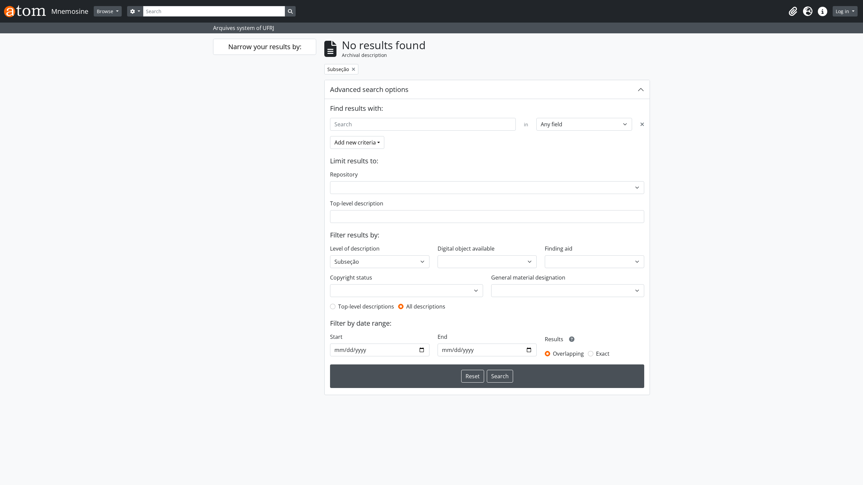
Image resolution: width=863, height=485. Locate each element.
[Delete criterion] (642, 124)
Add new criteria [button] (355, 142)
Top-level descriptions (366, 306)
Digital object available (466, 248)
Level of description (355, 248)
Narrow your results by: (264, 46)
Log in (843, 11)
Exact (602, 353)
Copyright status (351, 277)
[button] (792, 11)
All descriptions (425, 306)
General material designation (528, 277)
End (442, 337)
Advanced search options (369, 89)
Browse (106, 11)
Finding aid (558, 248)
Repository (344, 174)
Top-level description (356, 203)
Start (336, 337)
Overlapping (568, 353)
